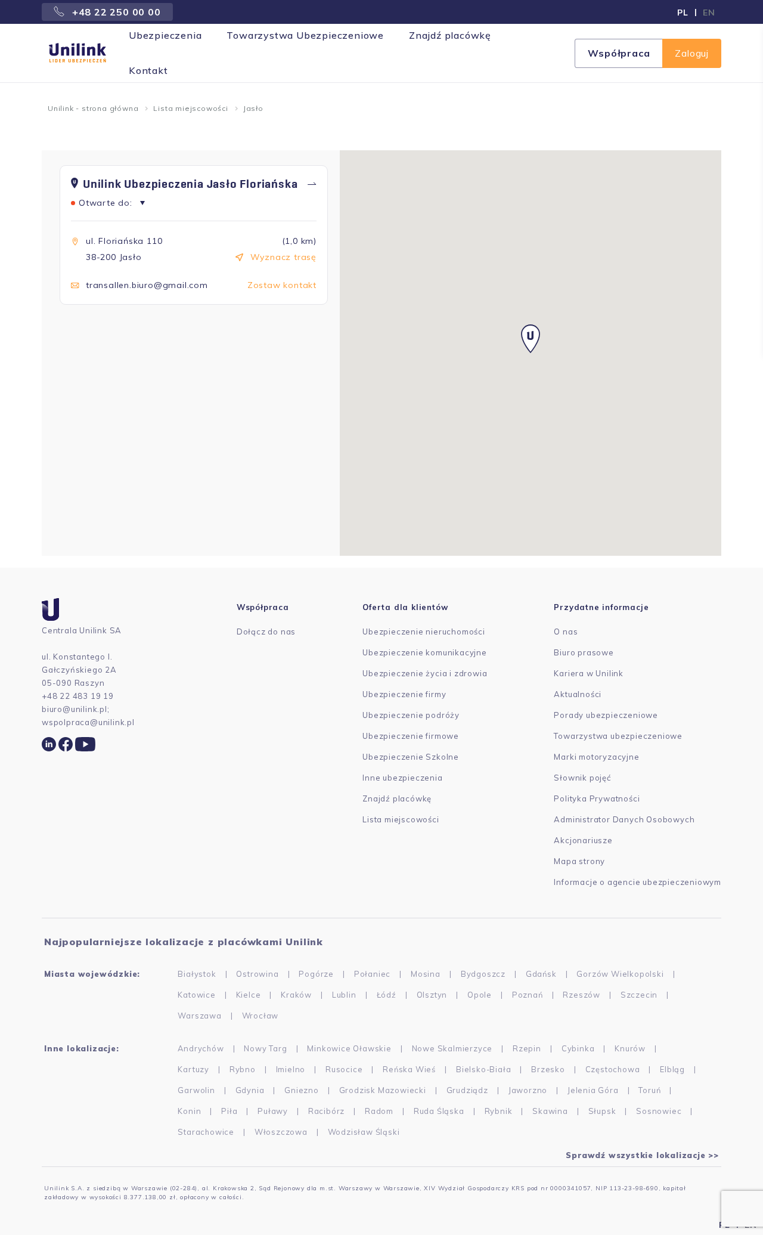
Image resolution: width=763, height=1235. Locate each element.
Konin (189, 1111)
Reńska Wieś (409, 1069)
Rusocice (343, 1069)
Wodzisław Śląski (364, 1132)
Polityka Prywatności (597, 798)
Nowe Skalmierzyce (452, 1048)
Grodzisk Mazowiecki (382, 1090)
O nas (566, 631)
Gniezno (301, 1090)
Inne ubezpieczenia (402, 777)
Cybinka (578, 1048)
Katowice (196, 994)
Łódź (386, 994)
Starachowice (206, 1132)
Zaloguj (692, 53)
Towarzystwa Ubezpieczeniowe (305, 35)
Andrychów (201, 1048)
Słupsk (602, 1111)
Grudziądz (467, 1090)
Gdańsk (541, 974)
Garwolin (196, 1090)
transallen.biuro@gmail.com (147, 285)
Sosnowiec (658, 1111)
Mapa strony (579, 861)
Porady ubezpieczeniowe (606, 715)
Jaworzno (527, 1090)
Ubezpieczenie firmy (404, 694)
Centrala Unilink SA (82, 630)
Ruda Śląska (439, 1111)
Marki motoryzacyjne (596, 757)
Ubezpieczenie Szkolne (410, 757)
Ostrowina (257, 974)
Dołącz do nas (266, 631)
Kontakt (148, 70)
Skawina (550, 1111)
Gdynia (250, 1090)
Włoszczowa (281, 1132)
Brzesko (548, 1069)
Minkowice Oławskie (349, 1048)
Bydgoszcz (483, 974)
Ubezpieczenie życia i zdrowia (424, 673)
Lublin (344, 994)
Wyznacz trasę (283, 257)
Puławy (273, 1111)
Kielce (248, 994)
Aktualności (577, 694)
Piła (229, 1111)
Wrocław (260, 1015)
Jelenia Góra (593, 1090)
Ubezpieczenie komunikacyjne (424, 652)
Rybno (242, 1069)
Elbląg (672, 1069)
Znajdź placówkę (450, 35)
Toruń (649, 1090)
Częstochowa (612, 1069)
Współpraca (619, 53)
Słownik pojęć (582, 777)
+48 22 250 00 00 (115, 12)
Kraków (296, 994)
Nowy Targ (265, 1048)
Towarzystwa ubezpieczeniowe (618, 736)
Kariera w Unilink (589, 673)
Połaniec (372, 974)
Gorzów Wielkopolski (619, 974)
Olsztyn (432, 994)
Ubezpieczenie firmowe (410, 736)
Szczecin (639, 994)
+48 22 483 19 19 (78, 696)
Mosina (426, 974)
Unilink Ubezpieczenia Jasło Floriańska (190, 184)
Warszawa (199, 1015)
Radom (379, 1111)
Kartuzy (193, 1069)
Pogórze (316, 974)
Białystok (197, 974)
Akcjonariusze (583, 840)
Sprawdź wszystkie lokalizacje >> (642, 1155)
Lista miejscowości (190, 108)
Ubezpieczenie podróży (411, 715)
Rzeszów (581, 994)
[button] (530, 338)
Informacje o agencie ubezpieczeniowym (637, 882)
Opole (479, 994)
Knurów (630, 1048)
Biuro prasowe (583, 652)
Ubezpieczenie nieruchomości (423, 631)
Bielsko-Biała (483, 1069)
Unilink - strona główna (93, 108)
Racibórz (326, 1111)
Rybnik (499, 1111)
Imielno (291, 1069)
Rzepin (527, 1048)
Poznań (527, 994)
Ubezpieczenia (165, 35)
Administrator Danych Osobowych (624, 819)
